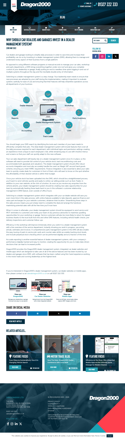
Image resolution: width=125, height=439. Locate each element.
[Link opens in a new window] (95, 56)
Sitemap (51, 411)
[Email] (80, 313)
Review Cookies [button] (100, 436)
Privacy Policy (54, 401)
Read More (15, 367)
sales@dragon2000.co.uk (37, 273)
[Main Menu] (5, 5)
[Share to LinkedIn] (37, 313)
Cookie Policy (54, 404)
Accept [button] (110, 436)
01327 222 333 (11, 411)
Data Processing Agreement (59, 408)
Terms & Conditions (56, 406)
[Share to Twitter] (59, 313)
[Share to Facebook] (16, 313)
